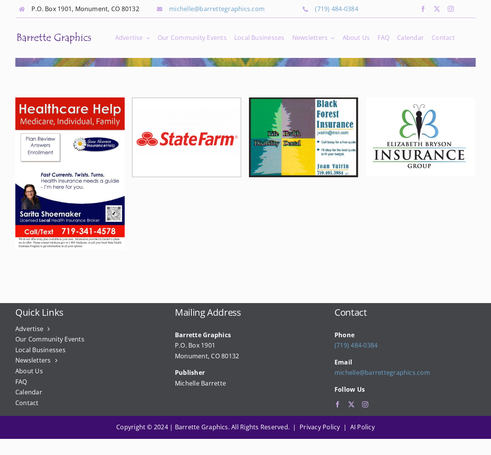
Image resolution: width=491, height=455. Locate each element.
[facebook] (423, 9)
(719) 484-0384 (336, 9)
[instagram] (451, 9)
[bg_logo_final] (54, 34)
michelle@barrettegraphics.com (217, 9)
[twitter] (437, 9)
